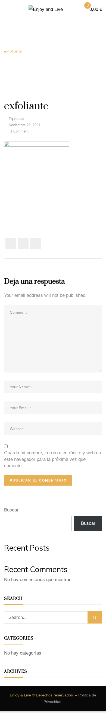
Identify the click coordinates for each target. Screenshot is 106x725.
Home (9, 44)
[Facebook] (10, 243)
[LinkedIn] (35, 243)
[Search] (95, 617)
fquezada (16, 119)
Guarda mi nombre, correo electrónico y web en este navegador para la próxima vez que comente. (52, 459)
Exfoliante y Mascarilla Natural (52, 44)
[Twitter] (23, 243)
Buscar (11, 510)
